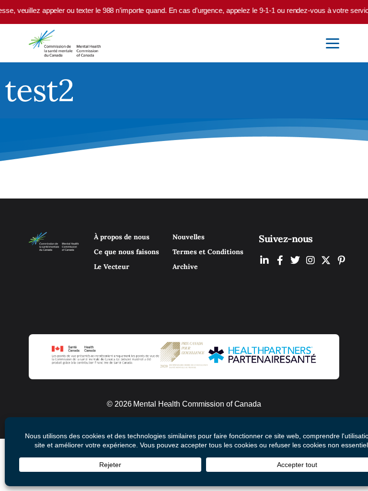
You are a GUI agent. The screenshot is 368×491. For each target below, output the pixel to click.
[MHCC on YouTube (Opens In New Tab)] (326, 260)
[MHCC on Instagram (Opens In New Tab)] (310, 260)
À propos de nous (122, 237)
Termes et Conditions (207, 251)
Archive (185, 266)
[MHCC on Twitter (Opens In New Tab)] (295, 260)
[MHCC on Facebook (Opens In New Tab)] (280, 260)
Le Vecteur (111, 266)
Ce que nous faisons (126, 251)
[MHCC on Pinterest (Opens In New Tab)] (341, 260)
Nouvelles (188, 237)
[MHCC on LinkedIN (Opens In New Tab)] (264, 260)
